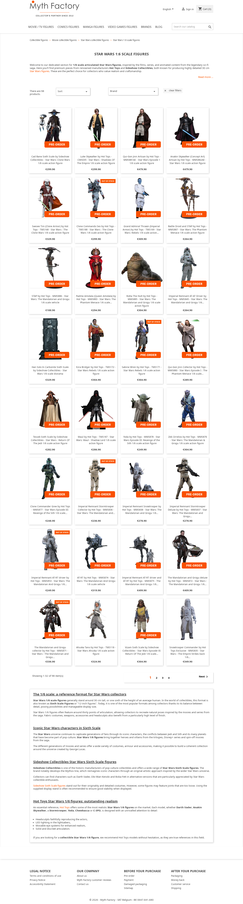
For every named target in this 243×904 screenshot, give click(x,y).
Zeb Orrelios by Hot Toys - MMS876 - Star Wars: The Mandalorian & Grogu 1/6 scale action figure (187, 440)
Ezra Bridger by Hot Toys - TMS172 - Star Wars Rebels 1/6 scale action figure (96, 370)
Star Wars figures (39, 71)
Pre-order (129, 875)
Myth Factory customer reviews (94, 879)
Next (204, 677)
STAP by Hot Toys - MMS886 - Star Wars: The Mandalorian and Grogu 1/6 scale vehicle (50, 299)
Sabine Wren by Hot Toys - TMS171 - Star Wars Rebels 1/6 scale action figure (142, 370)
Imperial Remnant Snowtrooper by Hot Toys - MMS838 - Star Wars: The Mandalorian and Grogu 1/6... (142, 510)
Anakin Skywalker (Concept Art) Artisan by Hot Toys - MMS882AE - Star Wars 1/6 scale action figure (187, 160)
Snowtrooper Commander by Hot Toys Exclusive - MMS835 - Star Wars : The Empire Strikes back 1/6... (187, 652)
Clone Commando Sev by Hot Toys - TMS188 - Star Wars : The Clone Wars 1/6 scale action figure (96, 229)
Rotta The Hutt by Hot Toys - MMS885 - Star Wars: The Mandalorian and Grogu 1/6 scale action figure (141, 300)
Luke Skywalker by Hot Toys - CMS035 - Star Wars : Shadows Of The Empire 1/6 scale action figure (96, 160)
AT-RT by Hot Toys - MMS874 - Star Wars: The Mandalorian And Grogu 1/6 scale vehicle (96, 581)
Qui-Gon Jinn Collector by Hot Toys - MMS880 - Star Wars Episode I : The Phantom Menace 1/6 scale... (187, 370)
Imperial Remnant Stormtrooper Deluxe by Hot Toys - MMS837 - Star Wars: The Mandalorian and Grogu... (187, 511)
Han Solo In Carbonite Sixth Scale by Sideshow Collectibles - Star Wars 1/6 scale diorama (50, 370)
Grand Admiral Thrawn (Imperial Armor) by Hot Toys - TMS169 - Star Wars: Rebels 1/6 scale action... (142, 229)
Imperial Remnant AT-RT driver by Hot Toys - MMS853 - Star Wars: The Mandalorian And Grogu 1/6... (50, 581)
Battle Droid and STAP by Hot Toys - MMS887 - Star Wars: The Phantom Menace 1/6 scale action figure (187, 229)
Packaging (176, 875)
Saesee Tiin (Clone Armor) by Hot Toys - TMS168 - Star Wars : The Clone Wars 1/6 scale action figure (50, 229)
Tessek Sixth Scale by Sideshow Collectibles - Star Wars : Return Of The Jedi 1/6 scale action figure (50, 440)
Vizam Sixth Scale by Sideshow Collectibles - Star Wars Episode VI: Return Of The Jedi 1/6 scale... (141, 651)
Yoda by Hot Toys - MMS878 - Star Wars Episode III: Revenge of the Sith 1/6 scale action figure (141, 440)
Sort (73, 91)
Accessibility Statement (42, 884)
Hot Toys (65, 807)
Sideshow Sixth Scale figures (49, 785)
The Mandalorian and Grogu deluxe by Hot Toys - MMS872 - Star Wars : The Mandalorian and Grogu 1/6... (187, 581)
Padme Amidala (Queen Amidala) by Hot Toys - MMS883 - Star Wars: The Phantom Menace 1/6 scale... (96, 299)
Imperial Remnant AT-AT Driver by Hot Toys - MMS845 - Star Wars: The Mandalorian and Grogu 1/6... (187, 299)
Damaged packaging (135, 884)
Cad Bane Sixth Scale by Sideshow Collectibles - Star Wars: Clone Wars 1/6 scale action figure (50, 160)
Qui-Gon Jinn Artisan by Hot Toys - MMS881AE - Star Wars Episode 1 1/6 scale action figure (142, 160)
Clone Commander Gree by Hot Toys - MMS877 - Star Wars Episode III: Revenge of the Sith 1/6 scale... (50, 510)
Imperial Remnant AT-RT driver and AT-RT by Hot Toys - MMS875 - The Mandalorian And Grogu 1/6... (141, 581)
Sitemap (128, 888)
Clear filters (172, 90)
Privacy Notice (37, 879)
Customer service (180, 884)
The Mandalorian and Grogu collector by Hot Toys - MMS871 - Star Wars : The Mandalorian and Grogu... (50, 652)
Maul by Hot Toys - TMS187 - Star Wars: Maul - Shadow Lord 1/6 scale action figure (96, 440)
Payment (129, 879)
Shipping (176, 888)
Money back (177, 879)
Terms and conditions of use (45, 875)
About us (82, 875)
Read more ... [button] (205, 77)
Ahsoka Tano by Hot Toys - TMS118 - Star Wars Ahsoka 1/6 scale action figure (96, 651)
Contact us (83, 884)
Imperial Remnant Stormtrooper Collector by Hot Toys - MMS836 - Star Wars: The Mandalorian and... (96, 510)
